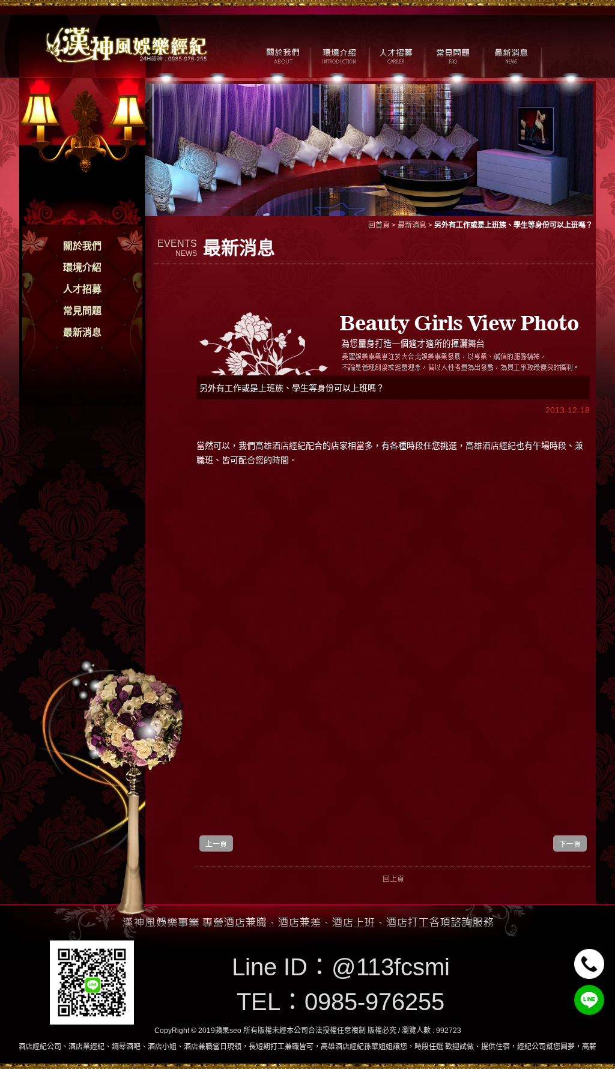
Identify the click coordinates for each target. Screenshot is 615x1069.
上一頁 (216, 844)
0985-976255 (374, 1002)
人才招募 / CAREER (396, 54)
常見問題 (82, 311)
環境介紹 (82, 267)
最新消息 (82, 332)
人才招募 (82, 289)
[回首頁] (127, 43)
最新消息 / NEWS (510, 54)
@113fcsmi (391, 967)
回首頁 (379, 225)
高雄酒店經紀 (280, 445)
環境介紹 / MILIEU (339, 54)
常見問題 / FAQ (453, 54)
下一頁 (570, 844)
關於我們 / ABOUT (282, 54)
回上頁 (393, 879)
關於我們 (82, 246)
